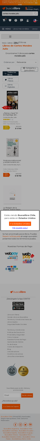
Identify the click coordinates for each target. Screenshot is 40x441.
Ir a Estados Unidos (20, 223)
